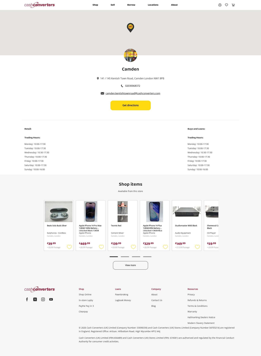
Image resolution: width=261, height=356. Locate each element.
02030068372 (132, 85)
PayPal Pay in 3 (86, 305)
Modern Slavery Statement (201, 323)
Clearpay (83, 311)
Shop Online (85, 294)
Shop (95, 5)
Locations (153, 5)
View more (130, 265)
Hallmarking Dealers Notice (201, 317)
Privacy (191, 294)
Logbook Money (123, 300)
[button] (130, 28)
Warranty (192, 311)
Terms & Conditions (198, 305)
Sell (113, 5)
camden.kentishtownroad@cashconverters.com (133, 93)
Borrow (131, 5)
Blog (153, 305)
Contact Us (156, 300)
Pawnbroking (121, 294)
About (174, 5)
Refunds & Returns (197, 300)
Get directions (130, 105)
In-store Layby (86, 300)
